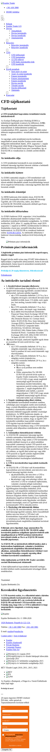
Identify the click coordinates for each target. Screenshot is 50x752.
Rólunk (9, 24)
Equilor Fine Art (12, 649)
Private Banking (12, 645)
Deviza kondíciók (18, 35)
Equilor (9, 640)
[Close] (2, 694)
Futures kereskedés (19, 76)
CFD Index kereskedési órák (22, 62)
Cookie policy (6, 636)
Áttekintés (15, 90)
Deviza (9, 28)
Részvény (10, 43)
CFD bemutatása (18, 57)
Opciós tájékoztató (18, 88)
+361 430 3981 (32, 627)
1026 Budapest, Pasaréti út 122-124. (15, 623)
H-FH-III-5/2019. (14, 233)
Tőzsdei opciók (17, 85)
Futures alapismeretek (20, 78)
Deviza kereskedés (18, 33)
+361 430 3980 (12, 7)
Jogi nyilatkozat (20, 636)
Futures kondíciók (18, 81)
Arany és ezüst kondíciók (21, 74)
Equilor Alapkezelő (14, 642)
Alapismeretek (17, 38)
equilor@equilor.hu (15, 631)
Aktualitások (16, 31)
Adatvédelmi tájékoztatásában (14, 735)
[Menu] (2, 16)
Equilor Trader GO (14, 26)
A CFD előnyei (17, 59)
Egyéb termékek (12, 69)
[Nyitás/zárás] (7, 40)
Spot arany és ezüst (19, 71)
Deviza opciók (17, 83)
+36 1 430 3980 (14, 627)
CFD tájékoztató (18, 55)
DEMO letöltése (12, 12)
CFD (8, 52)
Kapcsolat (10, 95)
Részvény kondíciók (19, 47)
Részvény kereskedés (20, 45)
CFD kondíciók (17, 64)
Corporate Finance (13, 647)
